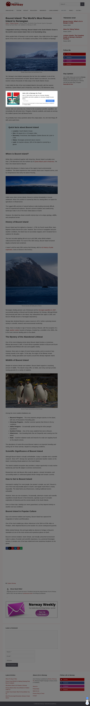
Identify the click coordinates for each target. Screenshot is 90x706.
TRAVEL (71, 10)
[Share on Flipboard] (18, 548)
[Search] (82, 4)
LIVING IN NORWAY (53, 10)
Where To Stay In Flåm (11, 679)
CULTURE (78, 10)
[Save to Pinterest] (12, 548)
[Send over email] (21, 548)
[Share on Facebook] (7, 548)
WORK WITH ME (9, 10)
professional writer (27, 593)
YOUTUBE (18, 10)
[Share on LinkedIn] (15, 548)
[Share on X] (9, 548)
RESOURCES (43, 10)
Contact (35, 695)
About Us (35, 686)
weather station (14, 330)
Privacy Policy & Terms (38, 693)
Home (7, 23)
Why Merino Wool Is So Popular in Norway (16, 685)
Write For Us (36, 691)
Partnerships (36, 688)
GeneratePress (52, 703)
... (7, 597)
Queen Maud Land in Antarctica (44, 161)
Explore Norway (14, 23)
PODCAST (25, 10)
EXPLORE (63, 10)
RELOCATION (33, 10)
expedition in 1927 (47, 310)
